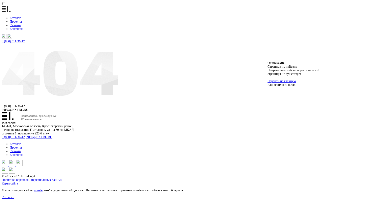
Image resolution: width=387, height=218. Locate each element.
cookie (38, 190)
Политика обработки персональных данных (32, 179)
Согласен (8, 197)
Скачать (15, 25)
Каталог (15, 18)
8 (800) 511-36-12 (13, 41)
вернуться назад (284, 84)
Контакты (16, 28)
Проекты (16, 21)
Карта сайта (10, 183)
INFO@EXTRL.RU (39, 137)
